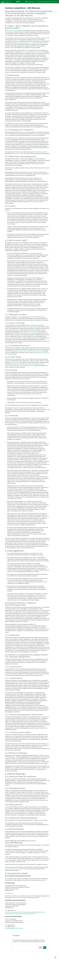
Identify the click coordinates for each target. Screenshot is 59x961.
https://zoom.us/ (15, 362)
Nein (40, 947)
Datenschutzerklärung (17, 897)
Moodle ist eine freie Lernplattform (14, 30)
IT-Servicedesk (19, 153)
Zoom (17, 868)
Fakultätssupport (33, 325)
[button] (30, 1)
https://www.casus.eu (22, 351)
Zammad (13, 868)
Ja (44, 947)
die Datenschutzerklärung (32, 331)
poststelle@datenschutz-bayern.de (14, 928)
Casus (8, 868)
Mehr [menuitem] (18, 1)
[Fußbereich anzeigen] (55, 957)
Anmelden (55, 1)
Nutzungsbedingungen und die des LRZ (32, 52)
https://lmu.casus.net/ (36, 351)
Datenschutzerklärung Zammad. (28, 333)
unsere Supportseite (31, 326)
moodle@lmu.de (9, 893)
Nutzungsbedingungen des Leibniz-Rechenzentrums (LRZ (32, 42)
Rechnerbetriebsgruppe (39, 152)
